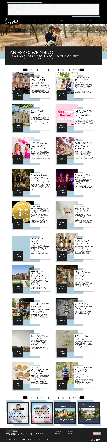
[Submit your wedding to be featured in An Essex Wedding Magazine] (42, 413)
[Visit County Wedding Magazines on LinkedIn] (97, 439)
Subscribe (97, 20)
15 (65, 69)
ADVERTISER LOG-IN (95, 430)
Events (46, 20)
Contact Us (58, 431)
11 (54, 69)
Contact (90, 20)
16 (67, 69)
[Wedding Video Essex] (53, 9)
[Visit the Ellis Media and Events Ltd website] (12, 430)
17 (70, 69)
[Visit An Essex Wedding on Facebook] (90, 439)
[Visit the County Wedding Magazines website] (99, 433)
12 (57, 69)
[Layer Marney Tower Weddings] (65, 413)
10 (52, 69)
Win (76, 20)
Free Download (72, 433)
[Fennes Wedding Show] (89, 413)
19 (75, 69)
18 (73, 69)
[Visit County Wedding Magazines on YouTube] (99, 439)
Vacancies (57, 433)
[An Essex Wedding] (12, 21)
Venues (29, 20)
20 (78, 69)
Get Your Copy (54, 20)
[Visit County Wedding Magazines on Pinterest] (92, 439)
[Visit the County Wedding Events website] (95, 433)
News (62, 20)
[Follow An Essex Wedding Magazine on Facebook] (18, 413)
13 (60, 69)
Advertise (83, 20)
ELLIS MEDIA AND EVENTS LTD (23, 439)
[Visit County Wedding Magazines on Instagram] (95, 439)
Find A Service (37, 20)
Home (23, 20)
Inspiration (70, 20)
